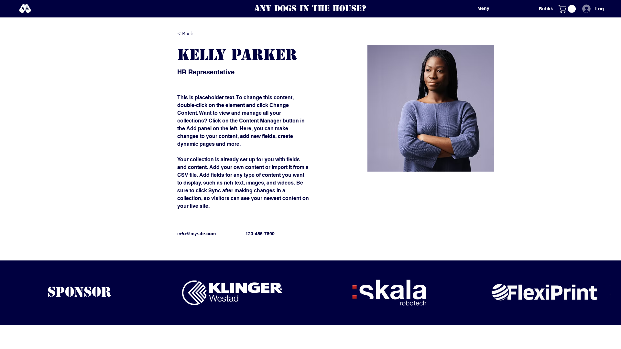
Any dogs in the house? (310, 8)
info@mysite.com (196, 233)
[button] (568, 9)
